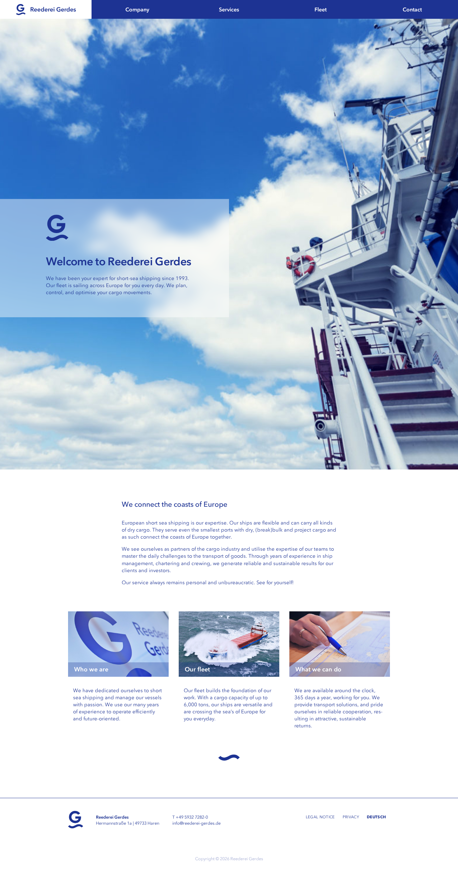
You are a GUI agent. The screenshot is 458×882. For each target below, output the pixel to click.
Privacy (351, 817)
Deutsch (376, 816)
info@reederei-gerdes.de (196, 823)
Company (137, 9)
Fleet (320, 9)
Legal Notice (320, 817)
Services (229, 9)
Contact (412, 9)
